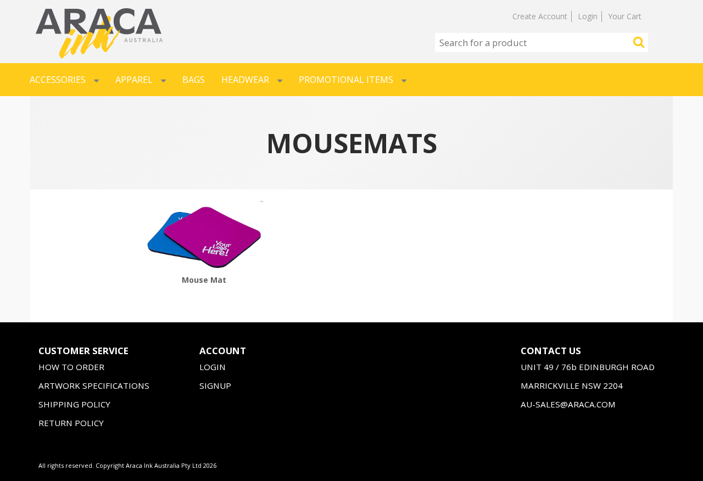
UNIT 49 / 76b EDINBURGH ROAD (588, 366)
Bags (193, 80)
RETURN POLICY (71, 422)
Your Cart (624, 16)
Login (588, 16)
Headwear (245, 80)
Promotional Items (346, 80)
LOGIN (212, 366)
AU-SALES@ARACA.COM (568, 404)
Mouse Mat (204, 280)
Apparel (134, 80)
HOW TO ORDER (71, 366)
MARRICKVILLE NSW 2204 (572, 385)
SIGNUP (215, 385)
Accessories (58, 80)
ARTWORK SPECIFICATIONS (93, 385)
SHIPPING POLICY (74, 404)
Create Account (539, 16)
